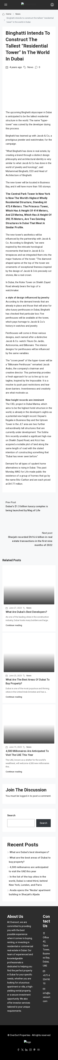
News (17, 14)
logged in (24, 795)
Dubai (25, 223)
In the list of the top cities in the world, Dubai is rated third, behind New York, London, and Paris (28, 880)
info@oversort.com (47, 997)
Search (11, 815)
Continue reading (14, 625)
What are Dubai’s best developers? (26, 611)
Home (8, 14)
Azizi (37, 440)
